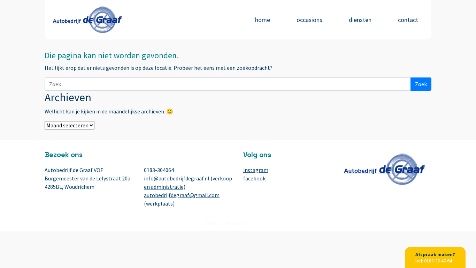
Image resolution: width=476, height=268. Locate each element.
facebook (254, 178)
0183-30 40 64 (438, 261)
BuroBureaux (260, 223)
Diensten (360, 20)
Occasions (309, 20)
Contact (408, 20)
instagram (255, 169)
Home (262, 20)
